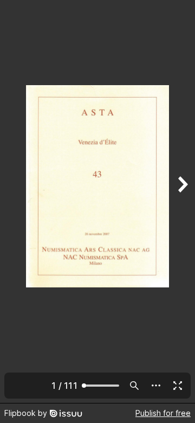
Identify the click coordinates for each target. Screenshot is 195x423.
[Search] (134, 385)
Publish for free (163, 413)
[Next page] (182, 201)
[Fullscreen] (177, 385)
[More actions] (156, 385)
